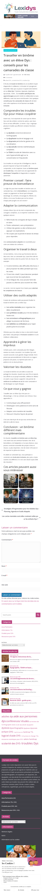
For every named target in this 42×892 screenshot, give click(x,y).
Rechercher (38, 615)
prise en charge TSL (31, 736)
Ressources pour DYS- (10, 50)
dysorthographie (16, 728)
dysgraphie (30, 725)
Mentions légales (7, 832)
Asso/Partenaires (7, 627)
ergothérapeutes (18, 732)
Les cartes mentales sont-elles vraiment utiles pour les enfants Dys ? (20, 517)
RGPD (3, 836)
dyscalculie (23, 725)
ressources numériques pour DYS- (12, 739)
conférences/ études (17, 721)
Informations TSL (7, 630)
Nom (4, 566)
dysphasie (27, 728)
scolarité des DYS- (17, 80)
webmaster (18, 74)
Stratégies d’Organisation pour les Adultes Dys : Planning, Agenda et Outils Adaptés (21, 510)
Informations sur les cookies (11, 839)
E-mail (4, 575)
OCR (22, 736)
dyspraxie (33, 728)
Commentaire (7, 540)
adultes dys (7, 716)
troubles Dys (26, 80)
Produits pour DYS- (8, 633)
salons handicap (30, 739)
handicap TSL (28, 732)
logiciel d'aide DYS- (11, 735)
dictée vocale (15, 725)
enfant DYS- (8, 80)
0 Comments (8, 77)
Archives (4, 642)
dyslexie (5, 727)
